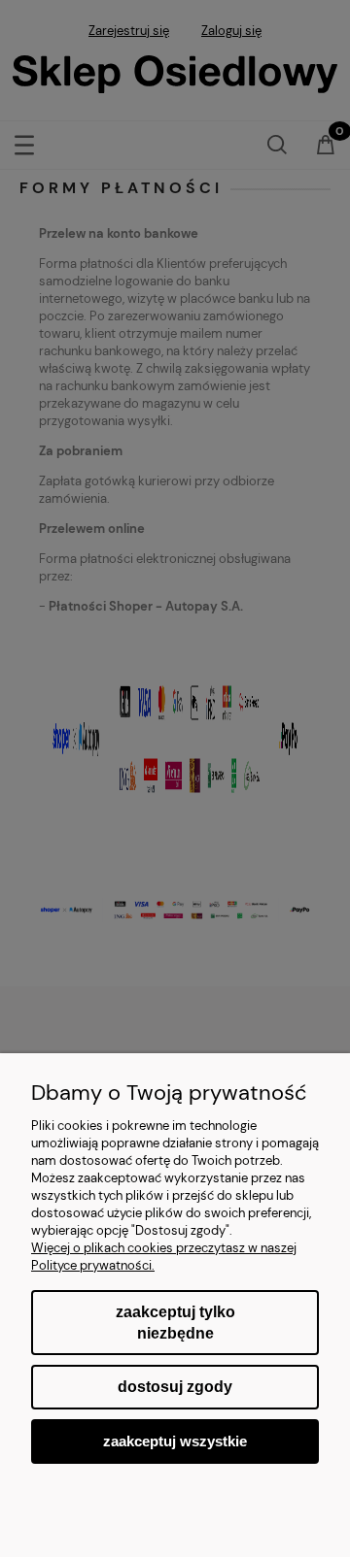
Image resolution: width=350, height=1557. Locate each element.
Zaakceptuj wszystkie (175, 1441)
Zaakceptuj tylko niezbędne (175, 1323)
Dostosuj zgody (175, 1386)
